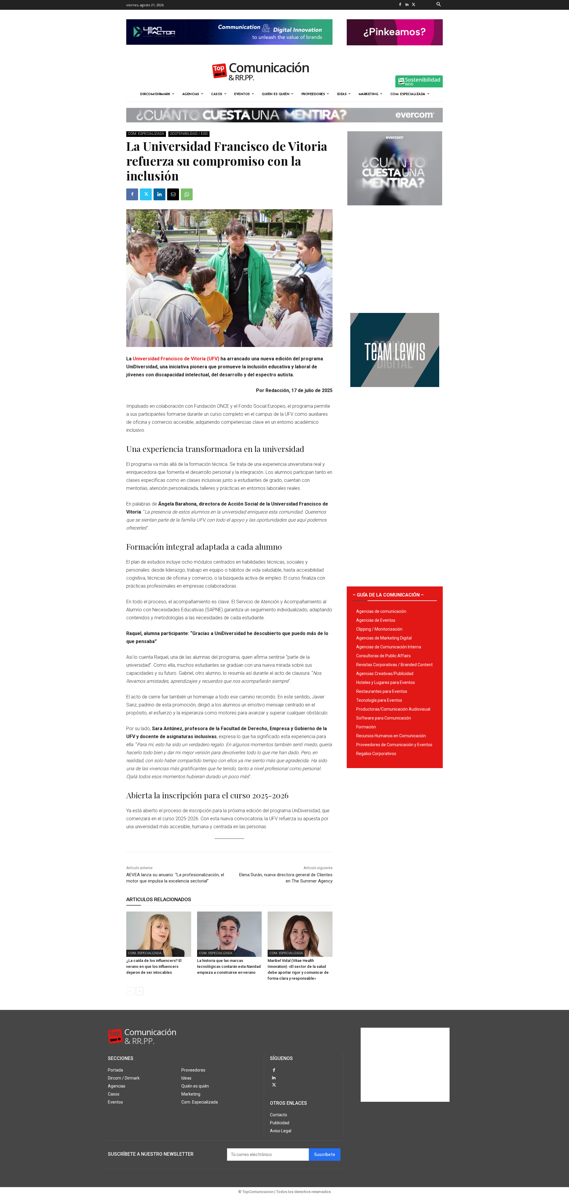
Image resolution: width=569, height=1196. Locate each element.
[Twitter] (413, 4)
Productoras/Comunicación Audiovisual (393, 709)
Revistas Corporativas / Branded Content (394, 664)
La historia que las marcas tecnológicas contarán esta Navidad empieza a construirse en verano (229, 966)
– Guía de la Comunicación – (388, 595)
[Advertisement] (394, 257)
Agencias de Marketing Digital (384, 638)
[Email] (173, 194)
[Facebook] (400, 4)
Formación (366, 727)
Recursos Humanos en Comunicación (391, 735)
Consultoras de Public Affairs (383, 655)
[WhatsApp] (187, 194)
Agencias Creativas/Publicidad (384, 673)
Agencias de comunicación (381, 611)
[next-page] (139, 991)
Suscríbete (324, 1154)
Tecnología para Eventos (379, 700)
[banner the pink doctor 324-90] (395, 50)
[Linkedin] (406, 4)
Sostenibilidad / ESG (189, 134)
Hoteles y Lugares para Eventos (385, 682)
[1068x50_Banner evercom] (284, 127)
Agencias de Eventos (375, 620)
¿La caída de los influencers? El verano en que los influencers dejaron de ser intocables (153, 966)
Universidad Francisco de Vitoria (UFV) (176, 359)
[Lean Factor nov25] (229, 49)
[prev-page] (130, 991)
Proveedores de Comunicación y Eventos (394, 744)
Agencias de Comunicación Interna (388, 647)
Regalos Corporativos (376, 753)
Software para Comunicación (383, 718)
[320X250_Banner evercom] (394, 210)
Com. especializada (146, 134)
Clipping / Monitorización (379, 629)
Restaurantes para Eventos (381, 691)
